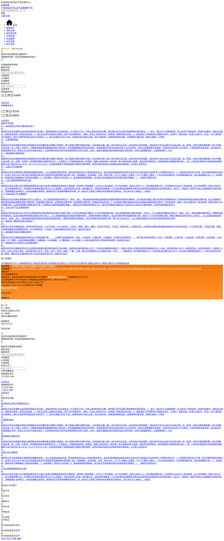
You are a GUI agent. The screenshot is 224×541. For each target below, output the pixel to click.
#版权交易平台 (94, 263)
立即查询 (5, 89)
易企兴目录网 (124, 269)
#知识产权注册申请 (78, 263)
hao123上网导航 (19, 269)
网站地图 (5, 288)
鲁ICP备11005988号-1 (57, 277)
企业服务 (10, 38)
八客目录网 (112, 269)
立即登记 (5, 103)
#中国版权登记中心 (10, 263)
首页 (15, 25)
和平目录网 (78, 269)
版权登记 (10, 28)
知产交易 (10, 41)
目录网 (30, 269)
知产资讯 (10, 44)
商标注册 (10, 30)
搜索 (3, 13)
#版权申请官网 (40, 263)
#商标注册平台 (108, 263)
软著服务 (34, 266)
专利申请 (10, 36)
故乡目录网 (101, 269)
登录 (8, 16)
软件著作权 (11, 33)
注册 (3, 16)
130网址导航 (89, 269)
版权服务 (16, 266)
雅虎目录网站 (53, 269)
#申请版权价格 (122, 263)
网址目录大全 (167, 269)
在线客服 (5, 5)
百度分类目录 (180, 269)
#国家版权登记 (26, 263)
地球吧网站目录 (138, 269)
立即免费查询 (7, 371)
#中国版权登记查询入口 (58, 263)
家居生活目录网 (153, 269)
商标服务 (25, 266)
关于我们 (14, 288)
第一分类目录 (40, 269)
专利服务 (42, 266)
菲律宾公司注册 (194, 269)
